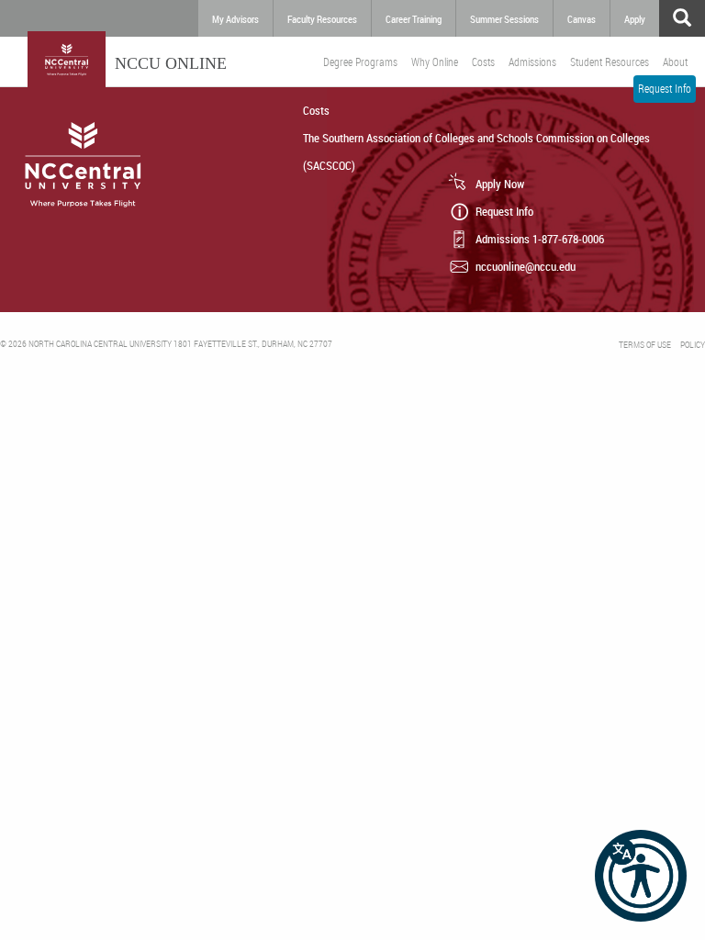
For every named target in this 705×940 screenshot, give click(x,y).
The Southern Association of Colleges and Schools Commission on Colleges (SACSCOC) (476, 151)
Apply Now (500, 183)
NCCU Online (171, 63)
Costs (483, 61)
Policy (692, 345)
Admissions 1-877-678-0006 (540, 238)
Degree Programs (360, 61)
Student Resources (609, 61)
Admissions (532, 61)
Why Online (434, 61)
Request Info (664, 88)
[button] (641, 876)
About (675, 61)
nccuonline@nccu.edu (526, 266)
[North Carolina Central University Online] (67, 64)
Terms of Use (645, 345)
